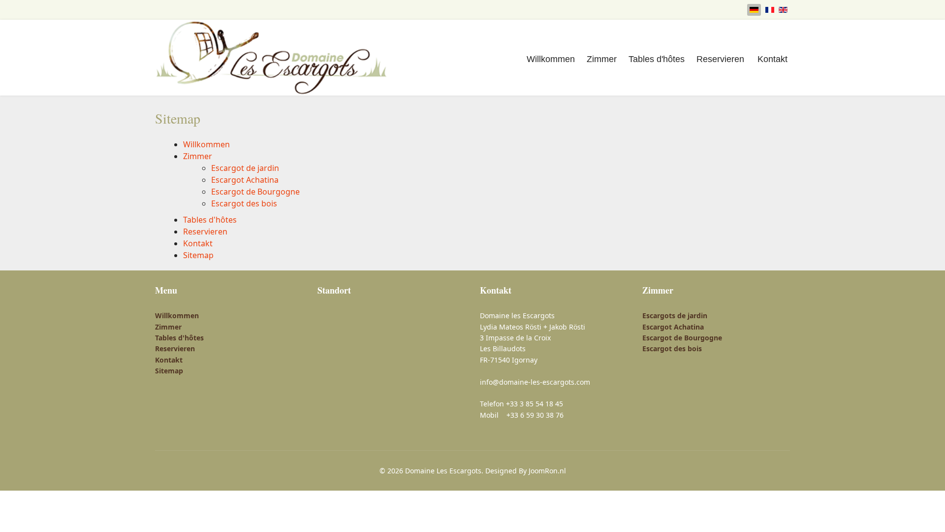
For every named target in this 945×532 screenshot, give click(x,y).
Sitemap (198, 255)
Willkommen (551, 59)
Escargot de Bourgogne (255, 191)
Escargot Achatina (245, 179)
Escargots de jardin (674, 315)
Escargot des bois (244, 203)
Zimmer (602, 59)
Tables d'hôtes (657, 59)
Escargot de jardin (245, 168)
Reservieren (720, 59)
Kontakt (772, 59)
